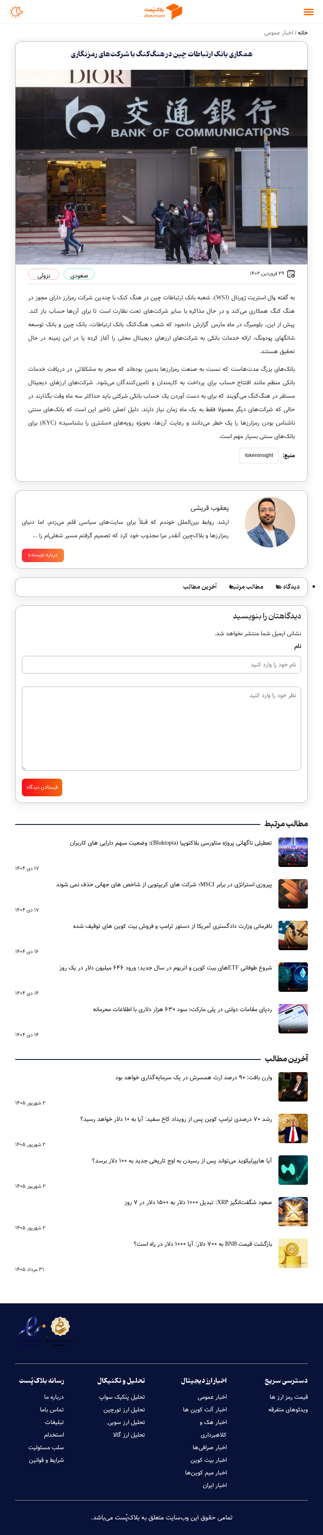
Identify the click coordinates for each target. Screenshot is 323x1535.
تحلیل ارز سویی (126, 1422)
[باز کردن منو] (308, 12)
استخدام (54, 1435)
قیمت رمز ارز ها (289, 1397)
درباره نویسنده (43, 555)
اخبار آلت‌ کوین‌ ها (205, 1409)
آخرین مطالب (200, 587)
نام (297, 646)
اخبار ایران (215, 1485)
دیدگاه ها (288, 587)
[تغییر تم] (16, 11)
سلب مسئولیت (46, 1447)
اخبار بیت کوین (209, 1460)
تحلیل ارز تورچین (124, 1409)
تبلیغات (54, 1422)
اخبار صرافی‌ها (210, 1447)
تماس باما (52, 1409)
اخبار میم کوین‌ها (206, 1472)
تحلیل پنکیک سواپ (122, 1397)
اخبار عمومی (212, 1397)
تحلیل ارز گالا (129, 1435)
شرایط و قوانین (46, 1460)
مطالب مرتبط (246, 587)
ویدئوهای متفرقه (288, 1409)
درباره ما (54, 1397)
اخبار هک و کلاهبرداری (213, 1429)
